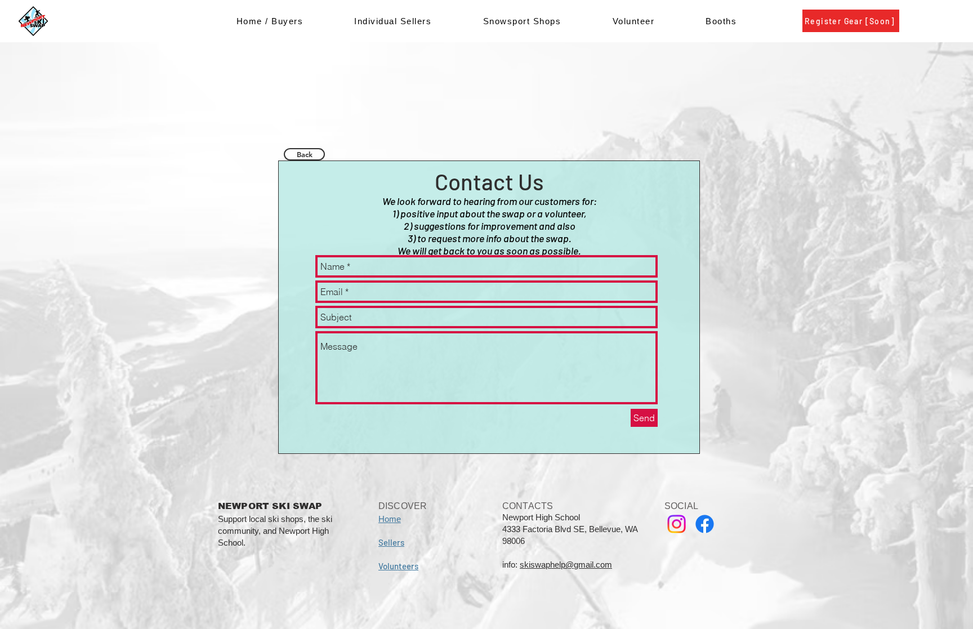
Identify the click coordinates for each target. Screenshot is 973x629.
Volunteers (398, 566)
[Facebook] (705, 524)
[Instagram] (676, 524)
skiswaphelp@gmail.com (566, 564)
